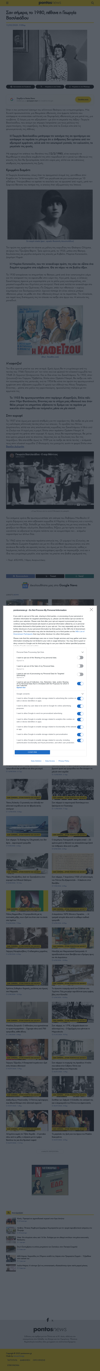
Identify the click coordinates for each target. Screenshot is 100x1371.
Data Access (50, 761)
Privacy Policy (64, 761)
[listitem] (50, 652)
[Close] (92, 610)
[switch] (80, 657)
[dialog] (50, 686)
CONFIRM (32, 752)
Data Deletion (36, 761)
